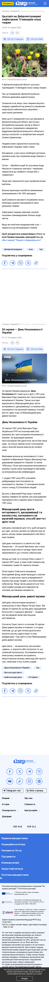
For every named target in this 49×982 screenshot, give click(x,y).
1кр (40, 249)
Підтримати (8, 3)
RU (17, 33)
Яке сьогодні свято (13, 672)
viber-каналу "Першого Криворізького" (21, 240)
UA (12, 33)
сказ (31, 249)
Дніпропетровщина (13, 249)
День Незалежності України (16, 668)
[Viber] (20, 263)
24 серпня (33, 677)
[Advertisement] (24, 295)
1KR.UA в (15, 39)
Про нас (29, 798)
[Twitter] (28, 263)
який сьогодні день (13, 677)
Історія (5, 804)
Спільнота (30, 804)
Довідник (6, 816)
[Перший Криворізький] (26, 3)
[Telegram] (12, 263)
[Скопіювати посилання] (36, 263)
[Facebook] (4, 263)
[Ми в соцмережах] (10, 771)
